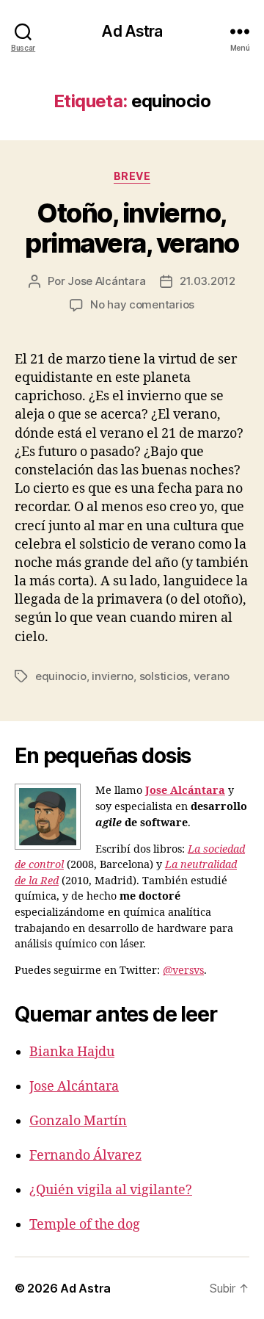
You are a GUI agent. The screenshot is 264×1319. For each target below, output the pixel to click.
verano (212, 676)
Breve (132, 176)
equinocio (61, 676)
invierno (112, 676)
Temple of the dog (84, 1224)
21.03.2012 (207, 281)
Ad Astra (131, 31)
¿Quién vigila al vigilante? (110, 1190)
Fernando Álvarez (85, 1155)
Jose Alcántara (106, 281)
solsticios (163, 676)
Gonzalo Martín (78, 1121)
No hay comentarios (142, 304)
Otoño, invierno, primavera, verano (132, 228)
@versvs (183, 970)
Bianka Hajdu (71, 1052)
